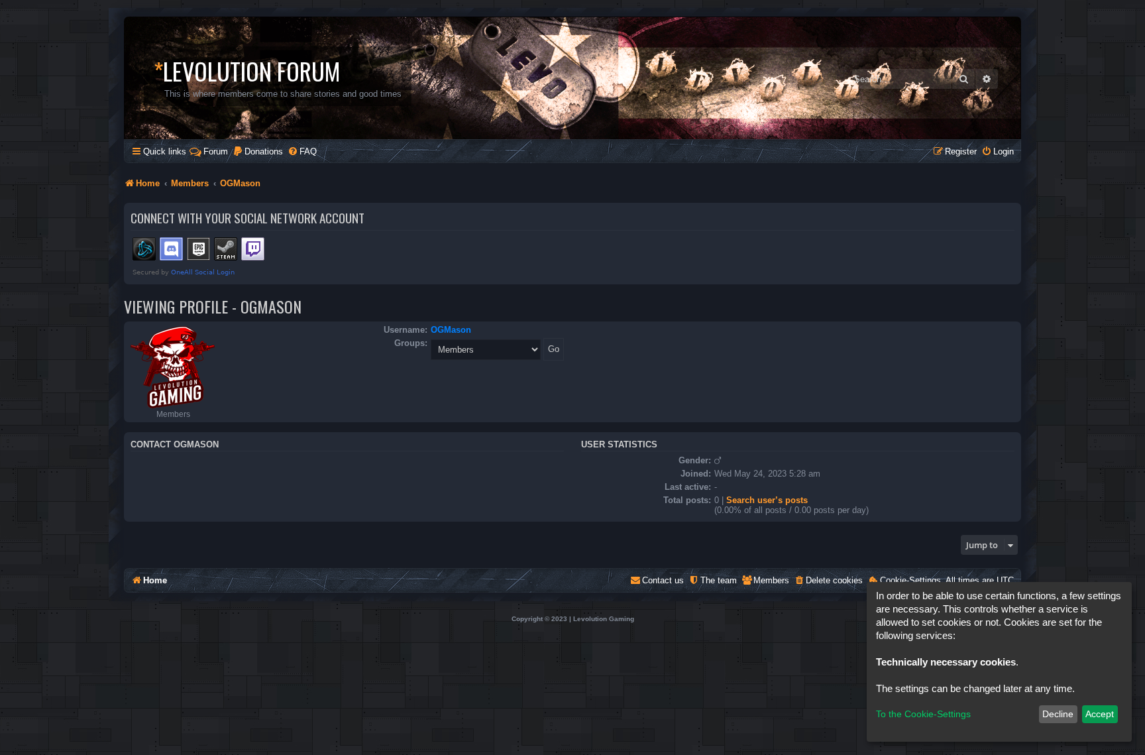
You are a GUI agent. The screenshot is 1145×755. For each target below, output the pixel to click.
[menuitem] (258, 151)
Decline (1057, 714)
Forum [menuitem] (215, 151)
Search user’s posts (767, 500)
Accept (1099, 714)
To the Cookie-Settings (923, 714)
